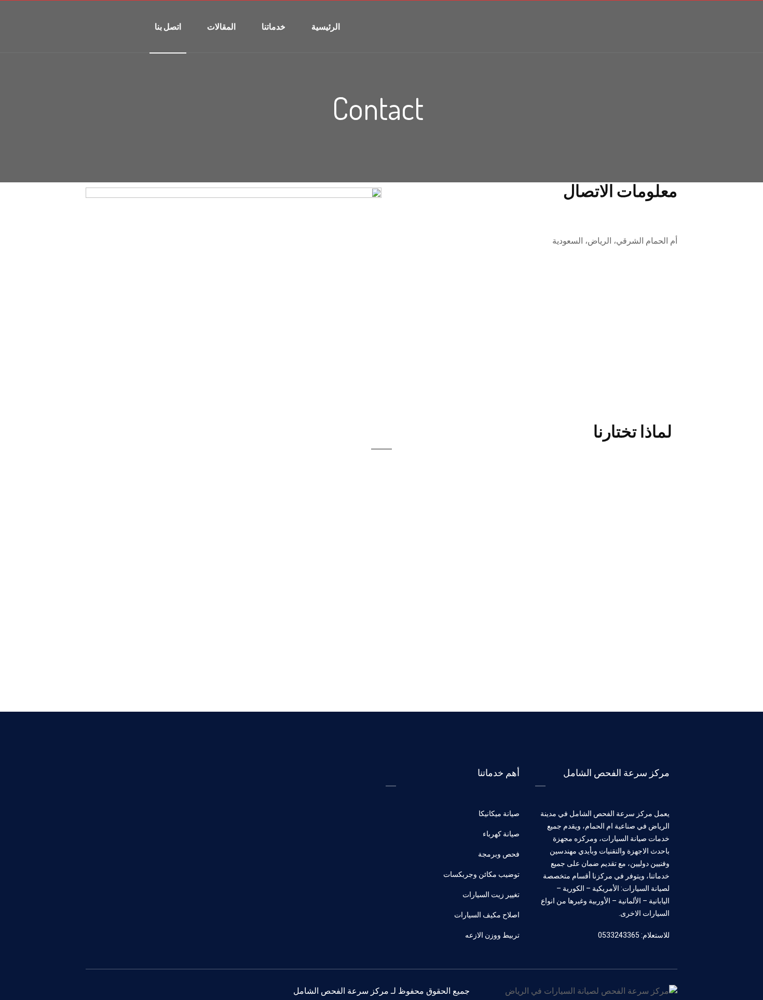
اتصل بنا (168, 26)
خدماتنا (273, 26)
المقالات (221, 26)
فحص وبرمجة (499, 854)
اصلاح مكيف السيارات (487, 915)
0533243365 (654, 291)
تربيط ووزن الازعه (492, 935)
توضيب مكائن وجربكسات (481, 874)
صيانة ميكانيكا (499, 813)
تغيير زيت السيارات (491, 894)
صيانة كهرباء (501, 834)
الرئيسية (325, 26)
